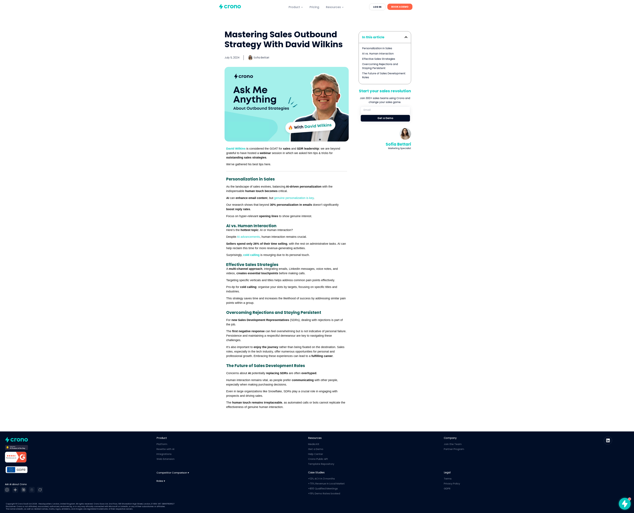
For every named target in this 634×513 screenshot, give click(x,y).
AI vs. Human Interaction (378, 53)
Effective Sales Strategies (378, 59)
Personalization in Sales (377, 48)
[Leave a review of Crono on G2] (15, 457)
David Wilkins (236, 148)
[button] (406, 37)
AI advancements (248, 236)
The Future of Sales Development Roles (383, 75)
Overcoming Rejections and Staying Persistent (380, 66)
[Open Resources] (343, 7)
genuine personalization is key (294, 198)
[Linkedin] (608, 440)
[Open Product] (302, 7)
